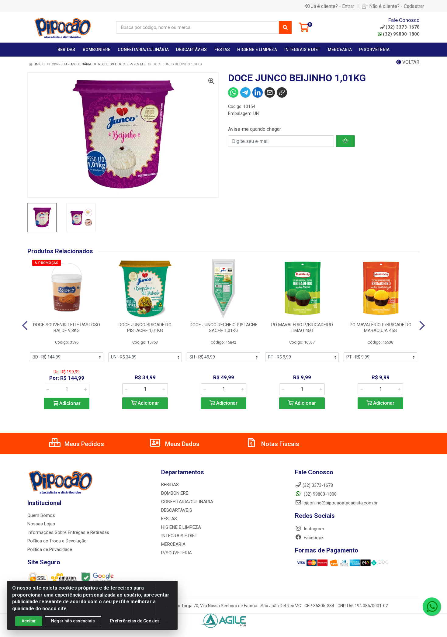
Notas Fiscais (279, 444)
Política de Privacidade (49, 549)
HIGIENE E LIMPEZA (181, 527)
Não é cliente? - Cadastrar (396, 6)
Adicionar (69, 403)
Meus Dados (181, 444)
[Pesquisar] (285, 27)
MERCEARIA (173, 544)
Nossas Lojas (41, 524)
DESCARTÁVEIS (176, 510)
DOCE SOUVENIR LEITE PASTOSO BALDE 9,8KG (66, 327)
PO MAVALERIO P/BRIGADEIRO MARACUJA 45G (380, 327)
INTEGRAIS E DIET (179, 535)
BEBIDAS (170, 484)
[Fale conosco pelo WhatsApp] (432, 606)
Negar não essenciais (73, 620)
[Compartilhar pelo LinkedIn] (257, 92)
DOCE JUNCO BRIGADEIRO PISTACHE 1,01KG (145, 327)
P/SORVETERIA (176, 553)
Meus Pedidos (83, 444)
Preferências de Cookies (135, 620)
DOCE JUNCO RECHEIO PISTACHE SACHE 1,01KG (224, 327)
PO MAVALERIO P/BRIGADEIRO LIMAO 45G (302, 327)
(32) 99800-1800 (401, 34)
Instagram (313, 528)
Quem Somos (41, 515)
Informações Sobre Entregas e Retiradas (68, 532)
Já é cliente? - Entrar (332, 6)
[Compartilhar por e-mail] (270, 92)
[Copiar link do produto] (282, 92)
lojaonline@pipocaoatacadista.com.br (340, 503)
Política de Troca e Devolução (57, 541)
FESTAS (169, 518)
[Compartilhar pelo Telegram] (245, 92)
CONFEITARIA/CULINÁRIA (187, 501)
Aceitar (29, 620)
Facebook (313, 537)
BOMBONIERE (174, 493)
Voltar (410, 62)
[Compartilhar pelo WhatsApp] (233, 92)
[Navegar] (24, 326)
